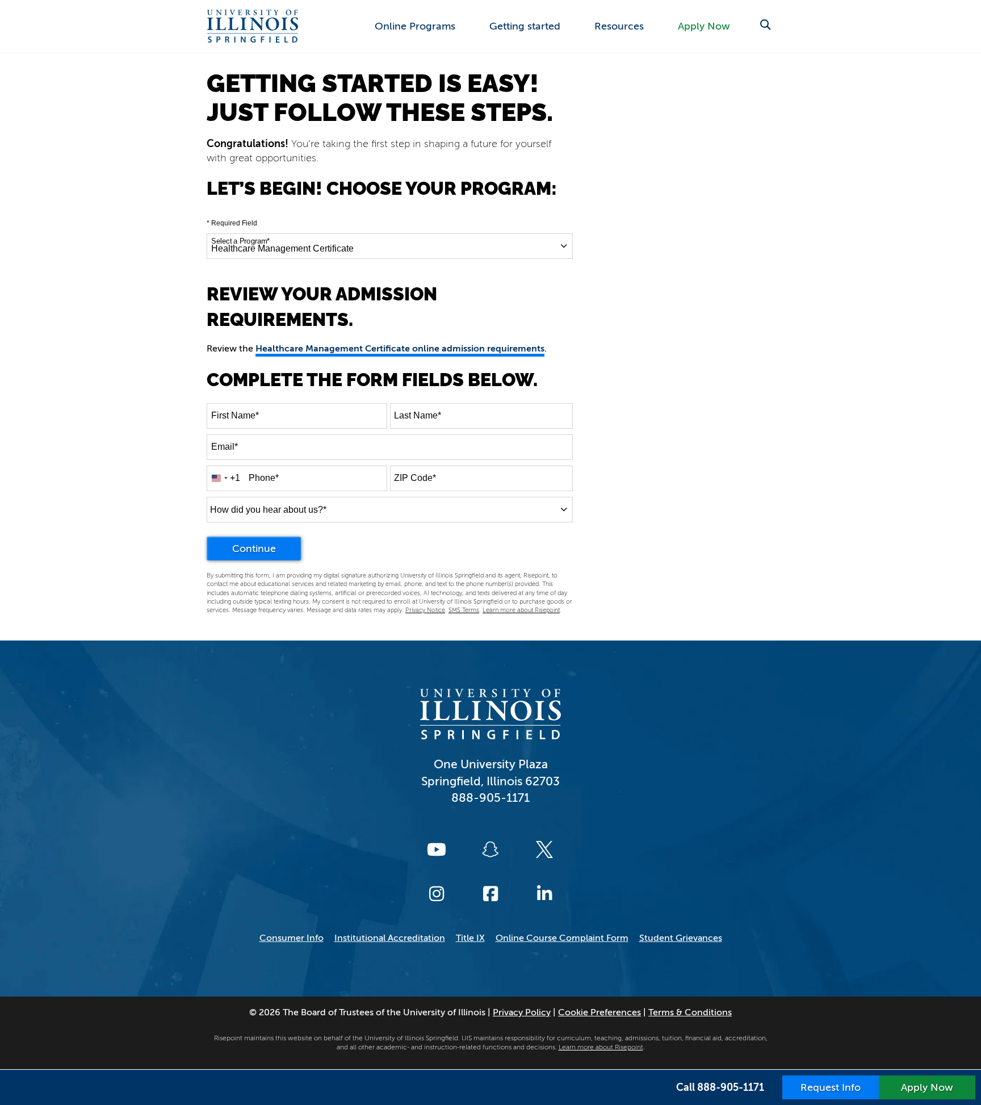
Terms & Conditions (690, 1012)
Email (224, 446)
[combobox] (390, 246)
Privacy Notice (425, 610)
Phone (264, 478)
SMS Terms (463, 610)
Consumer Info (291, 938)
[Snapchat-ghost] (490, 849)
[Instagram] (436, 893)
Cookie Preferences (599, 1012)
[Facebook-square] (490, 893)
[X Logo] (544, 849)
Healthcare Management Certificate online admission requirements (399, 349)
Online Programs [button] (415, 26)
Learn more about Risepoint (521, 610)
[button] (765, 25)
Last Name (417, 415)
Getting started (524, 26)
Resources (619, 26)
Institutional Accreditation (389, 938)
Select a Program (240, 241)
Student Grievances (680, 938)
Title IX (470, 938)
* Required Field (232, 223)
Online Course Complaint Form (562, 938)
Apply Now (704, 26)
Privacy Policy (522, 1012)
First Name (235, 415)
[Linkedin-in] (544, 893)
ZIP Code (415, 478)
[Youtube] (436, 849)
